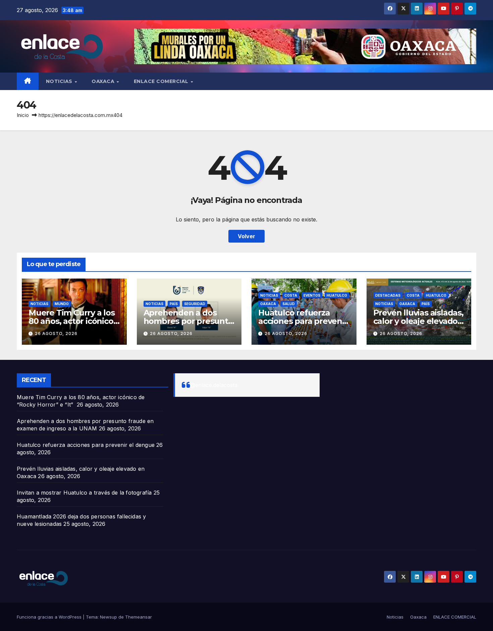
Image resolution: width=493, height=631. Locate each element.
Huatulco (337, 295)
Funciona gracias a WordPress (50, 617)
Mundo (62, 304)
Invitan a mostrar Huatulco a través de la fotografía (84, 492)
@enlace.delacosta (213, 385)
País (174, 304)
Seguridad (194, 304)
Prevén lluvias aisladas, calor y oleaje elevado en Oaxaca (418, 321)
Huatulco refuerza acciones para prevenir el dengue (302, 321)
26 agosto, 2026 (56, 333)
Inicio (23, 115)
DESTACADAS (387, 295)
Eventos (312, 295)
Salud (288, 304)
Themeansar (138, 617)
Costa (290, 295)
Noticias (60, 81)
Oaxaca (104, 81)
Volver (246, 236)
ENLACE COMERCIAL (162, 81)
